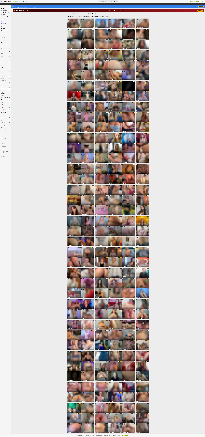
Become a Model (3, 146)
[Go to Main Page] (8, 1)
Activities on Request (104, 16)
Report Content (3, 140)
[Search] (111, 1)
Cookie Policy (113, 435)
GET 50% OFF (200, 10)
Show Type (78, 16)
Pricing (71, 16)
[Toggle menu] (1, 1)
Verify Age (201, 6)
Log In (202, 1)
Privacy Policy (3, 143)
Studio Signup (3, 148)
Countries (95, 16)
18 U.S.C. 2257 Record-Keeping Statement (4, 152)
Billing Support (3, 138)
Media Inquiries (3, 141)
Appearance (87, 16)
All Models (2, 149)
